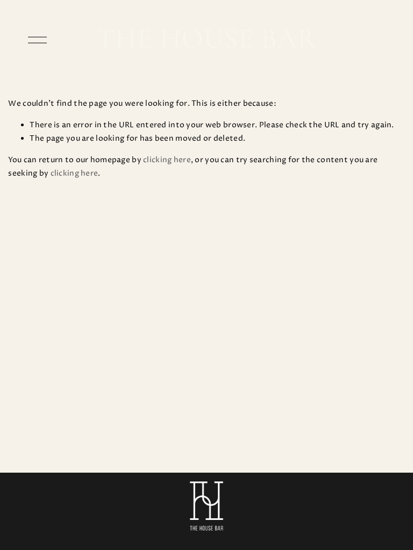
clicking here (167, 160)
